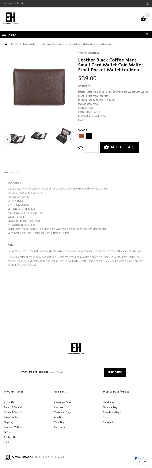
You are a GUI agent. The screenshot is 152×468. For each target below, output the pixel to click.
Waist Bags (59, 422)
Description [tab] (11, 172)
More (81, 120)
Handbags (108, 402)
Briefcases (59, 407)
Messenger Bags (62, 402)
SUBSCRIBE (115, 372)
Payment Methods (14, 427)
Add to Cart (122, 147)
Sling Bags (59, 417)
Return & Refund (13, 407)
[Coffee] (82, 136)
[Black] (89, 136)
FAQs (7, 432)
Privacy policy (11, 417)
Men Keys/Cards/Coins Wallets (23, 44)
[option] (14, 138)
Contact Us (10, 437)
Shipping (8, 422)
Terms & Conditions (15, 412)
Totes (106, 417)
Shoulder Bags (111, 407)
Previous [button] (7, 138)
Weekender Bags (62, 412)
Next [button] (70, 138)
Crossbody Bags (112, 412)
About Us (9, 402)
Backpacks (59, 427)
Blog (6, 442)
